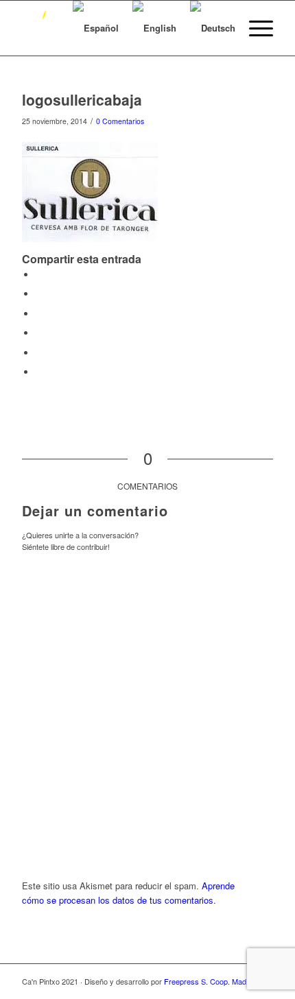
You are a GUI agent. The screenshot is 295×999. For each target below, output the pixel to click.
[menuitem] (254, 28)
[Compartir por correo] (39, 371)
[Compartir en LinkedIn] (39, 332)
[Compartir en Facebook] (39, 274)
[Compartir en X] (39, 293)
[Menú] (254, 28)
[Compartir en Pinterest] (39, 313)
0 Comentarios (120, 121)
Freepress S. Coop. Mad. (206, 981)
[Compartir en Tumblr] (39, 352)
